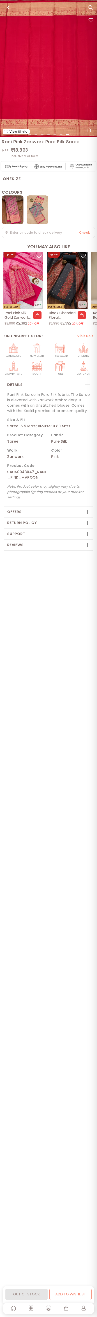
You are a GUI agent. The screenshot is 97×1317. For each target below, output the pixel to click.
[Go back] (8, 7)
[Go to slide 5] (55, 134)
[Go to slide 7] (67, 134)
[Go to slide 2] (36, 134)
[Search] (90, 7)
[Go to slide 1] (29, 134)
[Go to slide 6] (61, 134)
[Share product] (88, 129)
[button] (37, 315)
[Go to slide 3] (42, 134)
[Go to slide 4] (48, 134)
